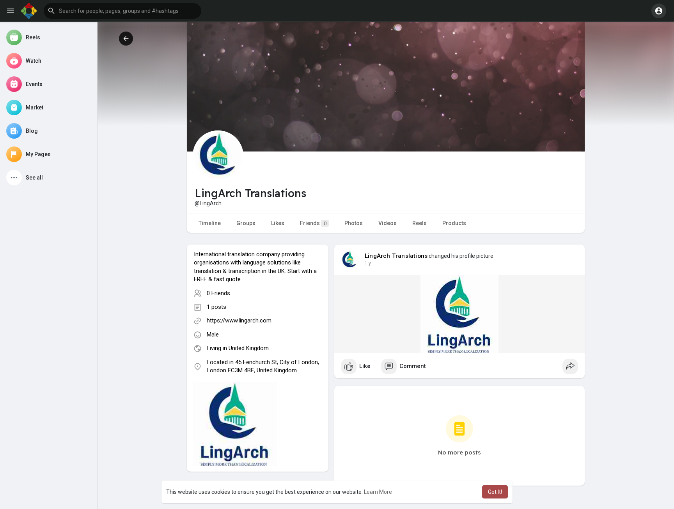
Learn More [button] (378, 492)
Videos (387, 223)
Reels (419, 223)
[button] (122, 11)
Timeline (210, 223)
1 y (368, 263)
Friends (313, 223)
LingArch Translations (396, 255)
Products (454, 223)
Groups (245, 223)
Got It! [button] (495, 492)
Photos (353, 223)
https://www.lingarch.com (239, 320)
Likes (277, 223)
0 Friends (218, 293)
